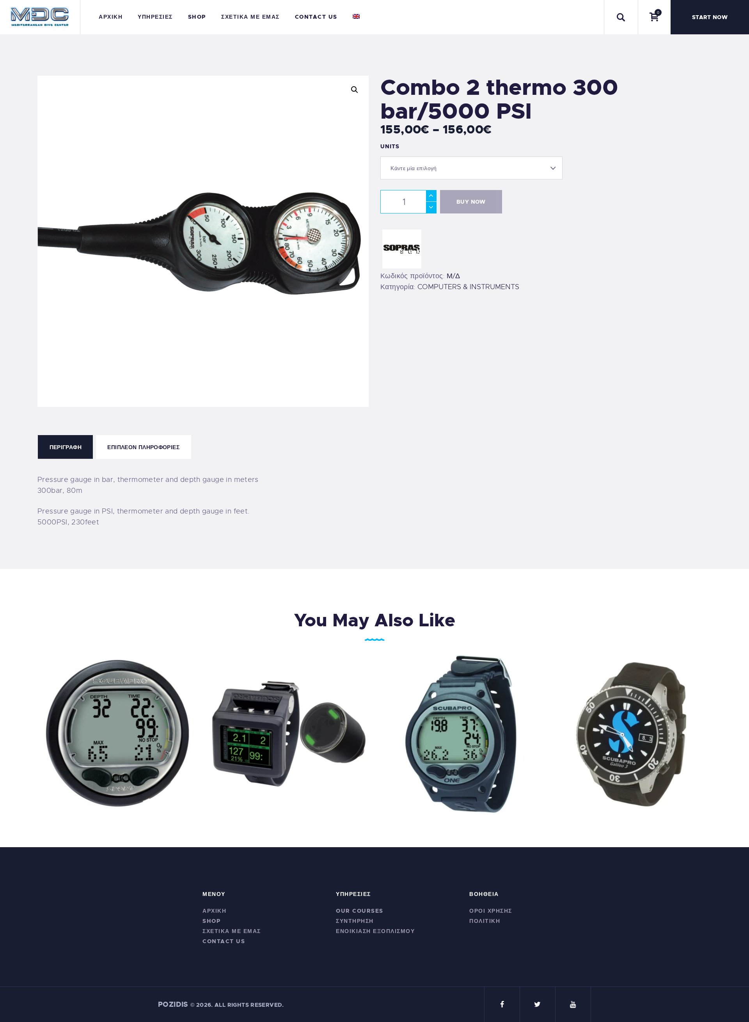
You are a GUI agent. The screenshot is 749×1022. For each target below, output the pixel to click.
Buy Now (471, 201)
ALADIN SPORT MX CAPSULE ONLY (117, 728)
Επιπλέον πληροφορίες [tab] (143, 447)
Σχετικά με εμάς (231, 931)
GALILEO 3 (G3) (631, 728)
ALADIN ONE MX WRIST (460, 728)
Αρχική (214, 910)
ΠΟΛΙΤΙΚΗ (484, 920)
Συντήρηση (355, 920)
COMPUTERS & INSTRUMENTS (468, 287)
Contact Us (223, 941)
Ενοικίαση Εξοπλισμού (375, 931)
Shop (211, 920)
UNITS (389, 146)
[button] (355, 90)
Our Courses (359, 910)
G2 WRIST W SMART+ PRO (288, 728)
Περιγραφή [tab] (66, 447)
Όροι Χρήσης (490, 910)
